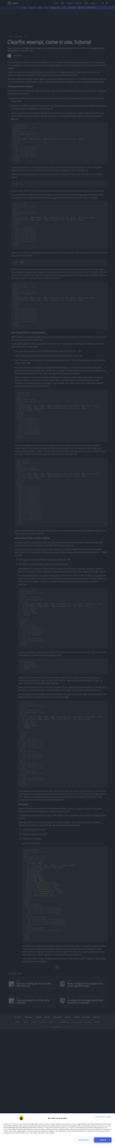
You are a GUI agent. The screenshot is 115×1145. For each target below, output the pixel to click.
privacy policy (29, 1133)
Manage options (84, 1140)
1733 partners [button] (15, 1124)
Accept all (103, 1140)
